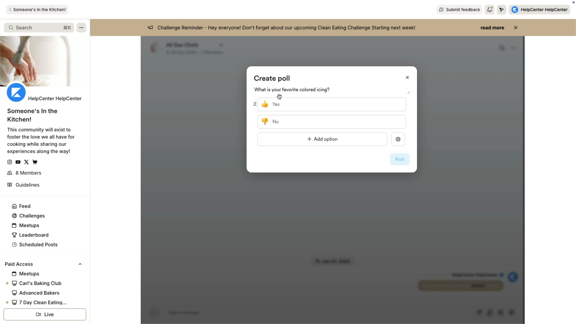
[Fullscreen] (570, 319)
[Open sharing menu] (558, 319)
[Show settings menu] (547, 319)
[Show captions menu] (535, 319)
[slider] (276, 319)
